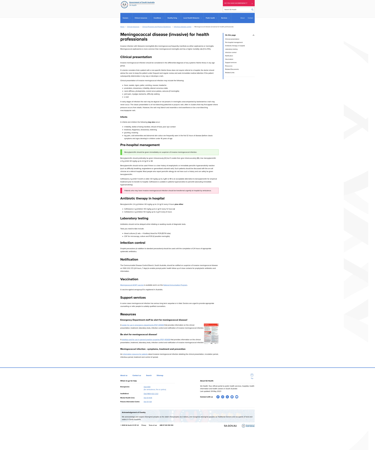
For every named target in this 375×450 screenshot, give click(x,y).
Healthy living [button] (172, 18)
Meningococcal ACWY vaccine (132, 285)
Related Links (229, 73)
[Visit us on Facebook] (218, 396)
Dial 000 (147, 387)
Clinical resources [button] (141, 18)
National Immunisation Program (175, 285)
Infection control (230, 52)
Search (149, 375)
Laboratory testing (231, 49)
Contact (250, 18)
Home (122, 27)
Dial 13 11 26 (148, 402)
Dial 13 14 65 (148, 398)
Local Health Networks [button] (191, 18)
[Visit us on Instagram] (223, 396)
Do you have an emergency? (235, 3)
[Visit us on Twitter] (227, 396)
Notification (229, 56)
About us (123, 375)
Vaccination (229, 59)
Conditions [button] (157, 18)
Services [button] (224, 18)
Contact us (137, 375)
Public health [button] (210, 18)
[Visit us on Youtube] (237, 396)
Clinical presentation (232, 39)
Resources (228, 66)
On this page (230, 35)
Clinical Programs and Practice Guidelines (156, 27)
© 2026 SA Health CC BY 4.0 (129, 425)
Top (252, 378)
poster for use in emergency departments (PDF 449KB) (143, 325)
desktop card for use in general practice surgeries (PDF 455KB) (146, 340)
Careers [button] (125, 18)
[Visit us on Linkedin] (232, 396)
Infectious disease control (182, 27)
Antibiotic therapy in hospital (235, 46)
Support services (231, 63)
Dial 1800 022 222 (151, 394)
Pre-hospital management (234, 42)
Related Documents (232, 69)
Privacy (144, 425)
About (242, 18)
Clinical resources (133, 27)
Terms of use (153, 425)
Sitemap (160, 375)
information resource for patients (135, 354)
